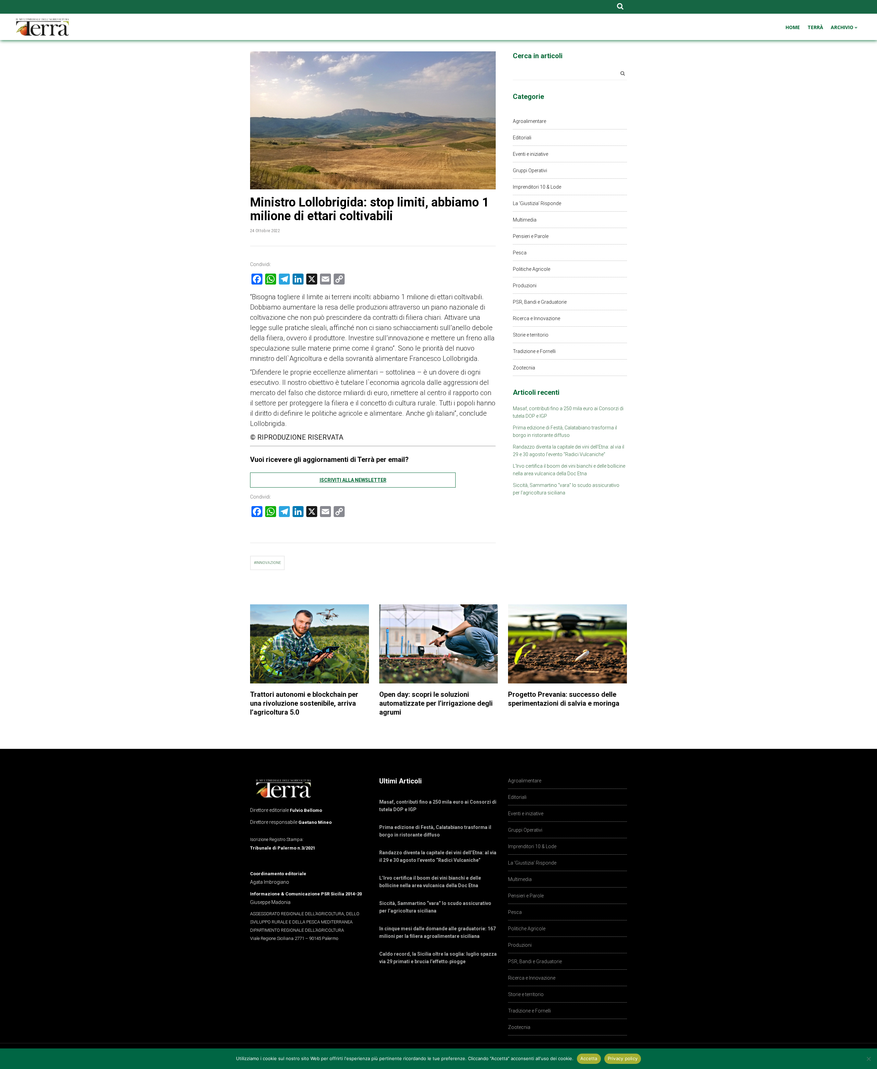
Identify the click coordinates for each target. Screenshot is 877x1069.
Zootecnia (524, 367)
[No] (868, 1058)
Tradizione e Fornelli (534, 351)
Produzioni (524, 285)
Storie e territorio (530, 335)
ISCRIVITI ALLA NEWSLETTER (353, 480)
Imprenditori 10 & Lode (537, 187)
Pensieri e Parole (530, 236)
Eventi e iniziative (530, 154)
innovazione (268, 563)
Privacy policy (623, 1058)
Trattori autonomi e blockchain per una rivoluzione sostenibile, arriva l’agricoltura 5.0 (304, 703)
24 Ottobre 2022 (265, 230)
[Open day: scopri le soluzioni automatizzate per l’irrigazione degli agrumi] (438, 643)
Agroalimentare (529, 121)
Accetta (588, 1058)
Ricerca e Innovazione (536, 318)
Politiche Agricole (531, 269)
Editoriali (522, 137)
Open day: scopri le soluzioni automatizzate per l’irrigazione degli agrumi (436, 703)
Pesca (520, 252)
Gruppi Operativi (530, 170)
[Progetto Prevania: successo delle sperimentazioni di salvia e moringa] (567, 643)
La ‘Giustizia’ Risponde (537, 203)
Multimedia (524, 220)
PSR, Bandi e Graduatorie (540, 302)
